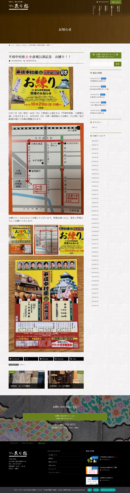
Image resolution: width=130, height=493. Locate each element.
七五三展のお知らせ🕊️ (98, 105)
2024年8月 (95, 240)
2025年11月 (95, 178)
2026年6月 (95, 149)
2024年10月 (95, 231)
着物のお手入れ (52, 462)
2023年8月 (95, 289)
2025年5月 (95, 203)
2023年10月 (95, 281)
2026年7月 (95, 145)
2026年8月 (95, 141)
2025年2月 (95, 215)
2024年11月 (95, 227)
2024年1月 (95, 268)
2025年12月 (95, 174)
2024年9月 (95, 235)
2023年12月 (95, 273)
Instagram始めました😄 (99, 89)
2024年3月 (95, 260)
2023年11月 (95, 277)
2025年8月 (95, 190)
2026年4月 (95, 157)
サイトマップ (14, 443)
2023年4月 (95, 305)
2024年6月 (95, 248)
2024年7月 (95, 244)
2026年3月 (95, 161)
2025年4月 (95, 207)
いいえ (96, 490)
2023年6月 (95, 297)
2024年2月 (95, 264)
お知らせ (22, 364)
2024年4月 (95, 256)
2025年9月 (95, 186)
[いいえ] (127, 490)
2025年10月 (95, 182)
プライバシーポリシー (28, 443)
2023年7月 (95, 293)
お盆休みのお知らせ (97, 97)
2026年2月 (95, 165)
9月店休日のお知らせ (98, 81)
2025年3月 (95, 211)
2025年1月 (95, 219)
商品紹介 (50, 458)
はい (89, 490)
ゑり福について (52, 455)
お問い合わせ (116, 2)
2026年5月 (95, 153)
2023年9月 (95, 285)
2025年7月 (95, 194)
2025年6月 (95, 198)
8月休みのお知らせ (97, 113)
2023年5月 (95, 301)
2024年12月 (95, 223)
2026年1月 (95, 170)
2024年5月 (95, 252)
